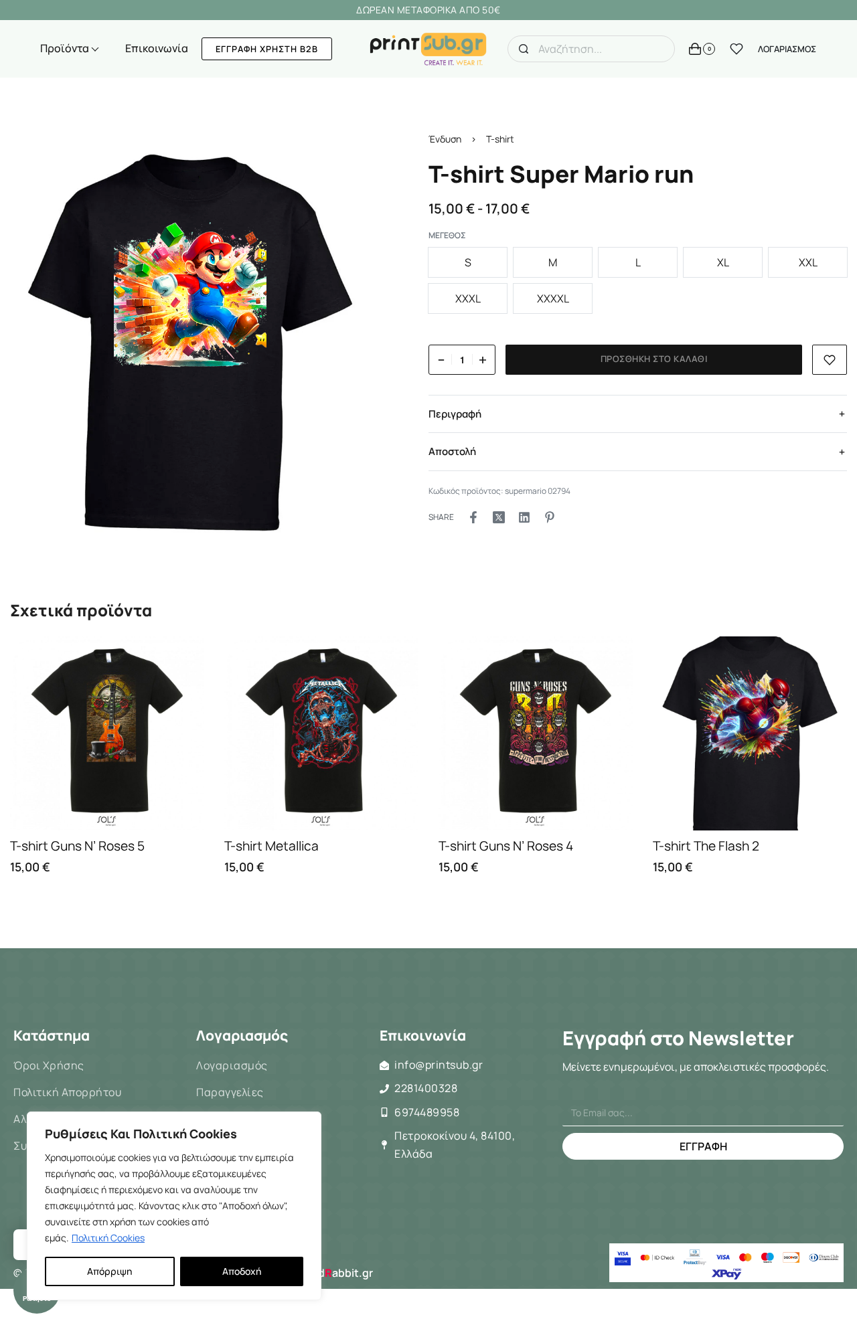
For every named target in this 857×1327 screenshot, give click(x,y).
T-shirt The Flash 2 (706, 846)
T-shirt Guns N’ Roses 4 (506, 846)
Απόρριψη (109, 1271)
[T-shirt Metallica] (321, 733)
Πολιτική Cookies (108, 1237)
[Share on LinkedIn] (524, 517)
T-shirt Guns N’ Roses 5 (77, 846)
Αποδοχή (241, 1271)
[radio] (467, 263)
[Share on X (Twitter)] (499, 517)
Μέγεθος (447, 235)
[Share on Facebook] (473, 517)
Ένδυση (444, 138)
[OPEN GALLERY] (190, 342)
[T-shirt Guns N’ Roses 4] (536, 733)
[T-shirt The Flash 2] (750, 733)
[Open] (736, 48)
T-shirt (500, 138)
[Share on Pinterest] (550, 517)
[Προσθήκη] (830, 360)
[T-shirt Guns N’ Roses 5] (107, 733)
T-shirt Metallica (271, 846)
